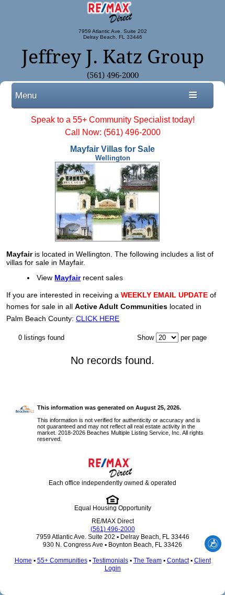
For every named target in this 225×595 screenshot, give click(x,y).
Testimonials (110, 560)
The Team (147, 560)
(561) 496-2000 (113, 75)
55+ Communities (62, 560)
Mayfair (67, 277)
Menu (26, 95)
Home (23, 560)
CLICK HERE (97, 318)
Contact (178, 560)
